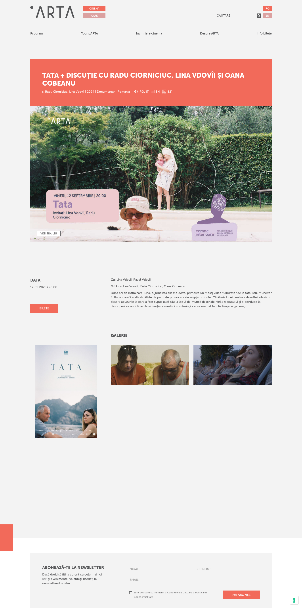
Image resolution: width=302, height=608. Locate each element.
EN (267, 15)
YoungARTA (89, 33)
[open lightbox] (150, 365)
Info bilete (264, 33)
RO (268, 8)
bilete (44, 308)
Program (36, 33)
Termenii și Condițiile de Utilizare (173, 592)
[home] (52, 12)
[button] (89, 34)
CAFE (94, 15)
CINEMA (94, 8)
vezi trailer (48, 233)
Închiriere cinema (149, 33)
